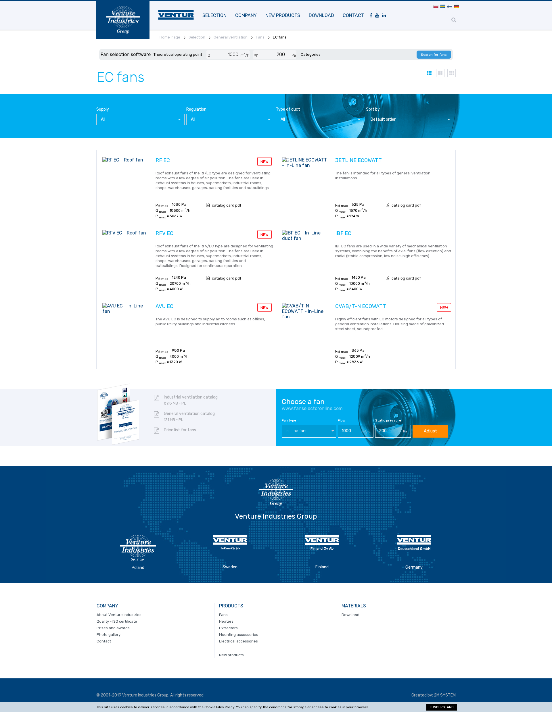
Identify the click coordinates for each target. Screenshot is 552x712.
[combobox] (140, 119)
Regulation (196, 109)
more (261, 213)
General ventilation (231, 37)
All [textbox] (103, 119)
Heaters (226, 621)
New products (282, 15)
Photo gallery (108, 634)
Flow (342, 420)
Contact (353, 15)
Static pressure (388, 420)
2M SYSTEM (445, 695)
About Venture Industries (119, 615)
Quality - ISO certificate (117, 621)
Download (321, 15)
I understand (442, 707)
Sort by (373, 109)
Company (246, 15)
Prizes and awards (113, 628)
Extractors (228, 628)
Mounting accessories (238, 634)
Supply (102, 109)
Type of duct (288, 109)
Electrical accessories (238, 641)
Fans (260, 37)
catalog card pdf (226, 205)
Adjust (430, 431)
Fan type (289, 420)
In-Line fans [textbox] (296, 430)
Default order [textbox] (383, 119)
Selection (214, 15)
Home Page (170, 37)
